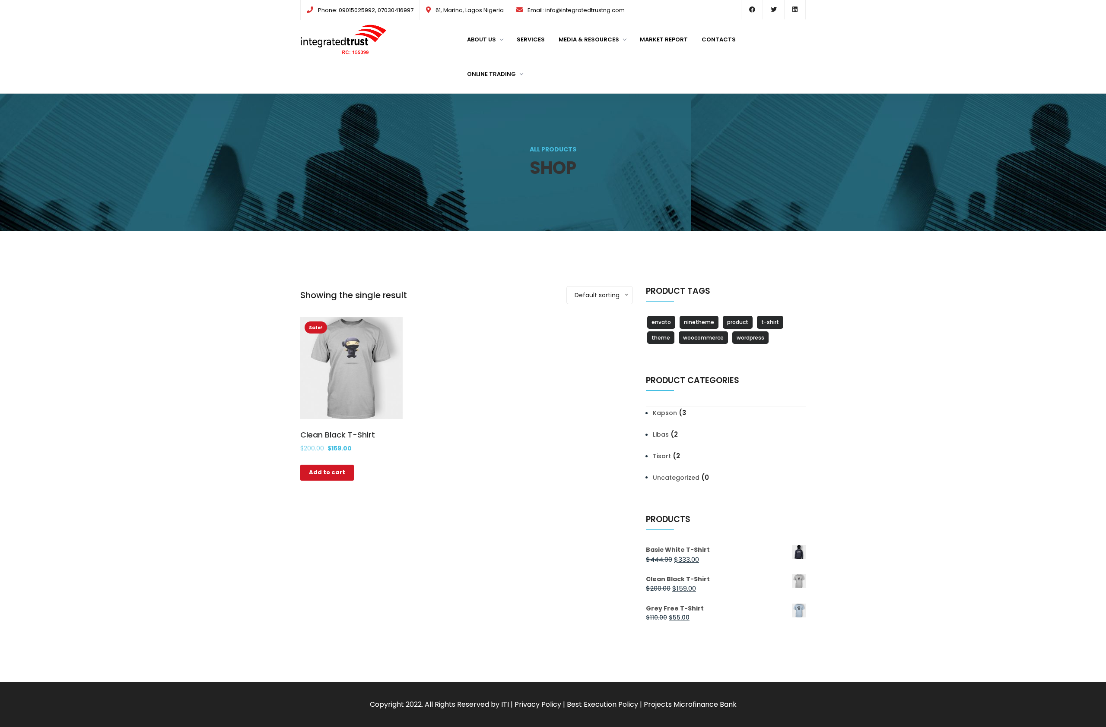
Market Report (664, 39)
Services (531, 39)
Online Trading (491, 74)
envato (661, 322)
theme (661, 337)
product (737, 322)
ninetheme (699, 322)
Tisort (662, 456)
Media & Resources (589, 39)
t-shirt (770, 322)
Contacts (719, 39)
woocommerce (703, 337)
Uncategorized (676, 477)
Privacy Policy (538, 704)
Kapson (665, 413)
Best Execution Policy (602, 704)
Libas (661, 434)
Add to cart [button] (327, 472)
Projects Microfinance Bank (690, 704)
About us (481, 39)
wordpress (750, 337)
